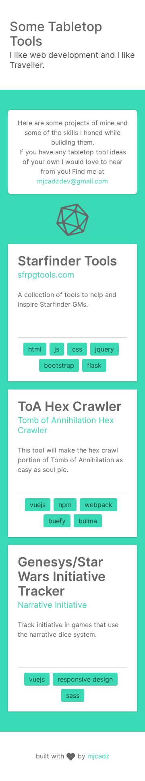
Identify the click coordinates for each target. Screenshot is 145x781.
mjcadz (98, 756)
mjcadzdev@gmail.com (72, 181)
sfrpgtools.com (46, 275)
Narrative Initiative (52, 605)
